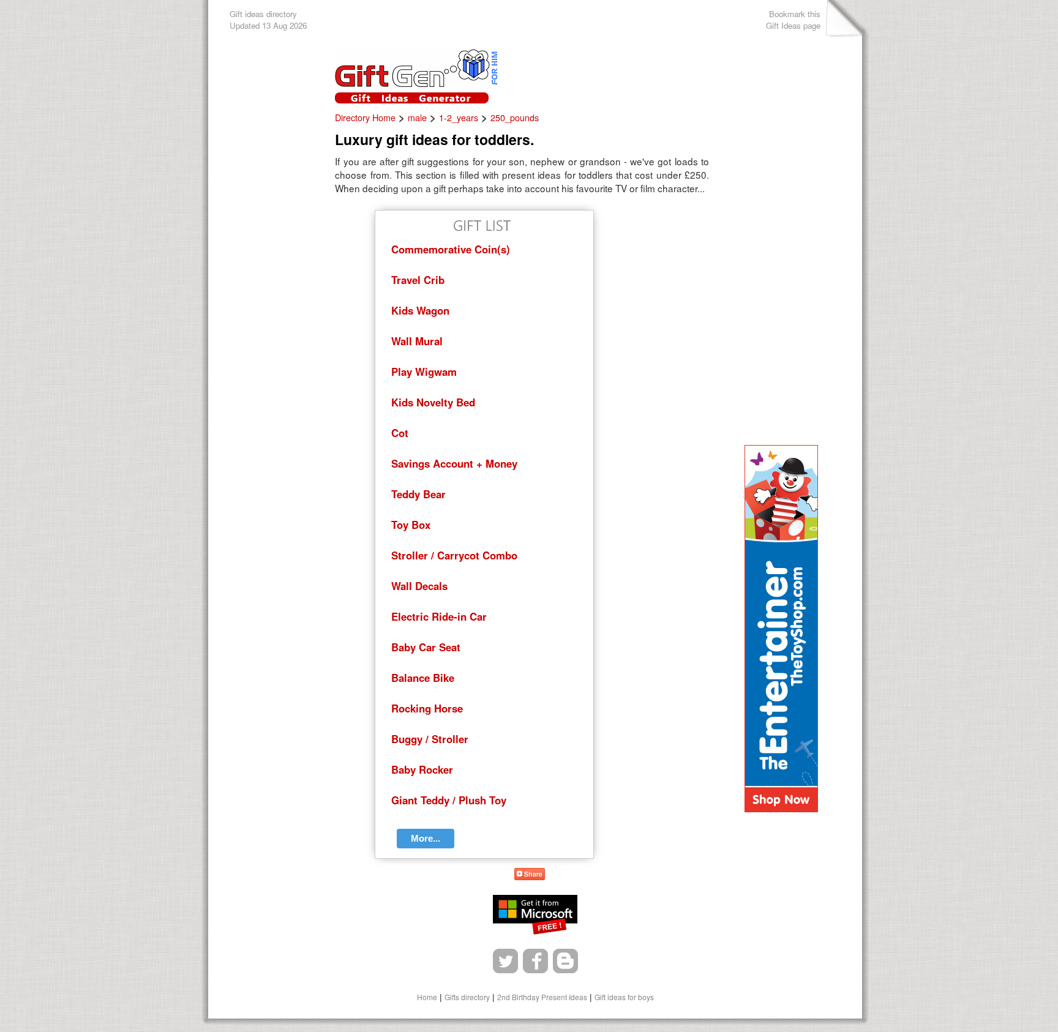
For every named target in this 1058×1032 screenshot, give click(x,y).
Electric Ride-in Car (439, 616)
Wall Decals (419, 585)
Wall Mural (417, 341)
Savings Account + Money (454, 463)
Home (427, 997)
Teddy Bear (418, 494)
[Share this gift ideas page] (529, 876)
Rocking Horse (427, 708)
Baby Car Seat (425, 647)
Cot (399, 432)
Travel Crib (418, 279)
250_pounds (514, 117)
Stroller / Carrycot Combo (454, 555)
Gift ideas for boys (624, 997)
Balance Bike (422, 677)
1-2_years (458, 117)
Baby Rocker (422, 769)
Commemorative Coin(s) (450, 249)
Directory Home (365, 117)
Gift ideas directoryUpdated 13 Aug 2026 (268, 19)
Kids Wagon (420, 310)
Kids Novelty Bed (433, 402)
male (417, 117)
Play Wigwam (424, 371)
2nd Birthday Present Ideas (542, 997)
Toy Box (410, 524)
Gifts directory (467, 997)
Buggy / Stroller (429, 738)
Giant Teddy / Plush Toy (448, 800)
